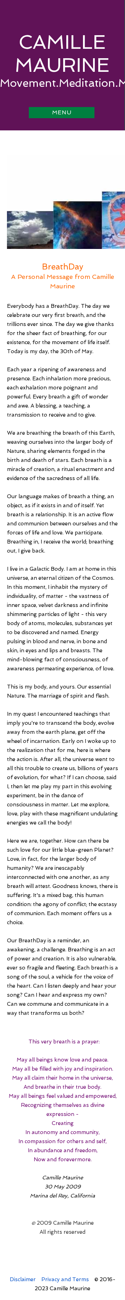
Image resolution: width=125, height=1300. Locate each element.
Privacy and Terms (65, 1279)
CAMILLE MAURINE (62, 53)
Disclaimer (23, 1279)
